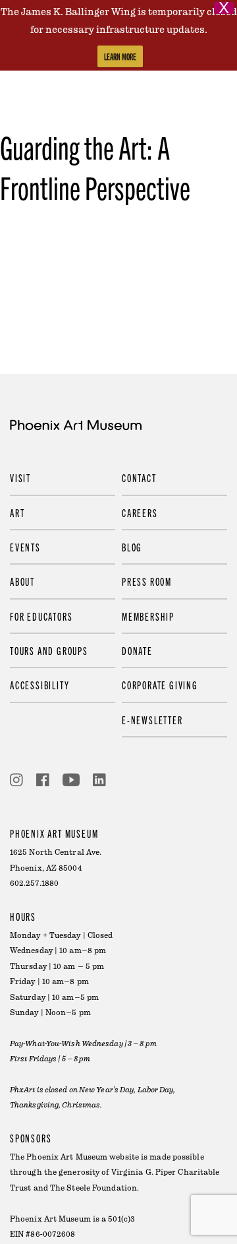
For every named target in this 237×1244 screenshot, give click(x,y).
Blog (132, 546)
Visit (20, 477)
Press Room (147, 581)
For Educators (41, 616)
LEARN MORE (120, 56)
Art (17, 512)
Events (25, 546)
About (22, 581)
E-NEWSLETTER (152, 719)
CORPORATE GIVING (160, 684)
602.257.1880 (34, 883)
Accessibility (39, 684)
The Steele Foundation (93, 1188)
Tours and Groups (49, 650)
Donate (137, 650)
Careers (140, 512)
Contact (139, 477)
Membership (148, 616)
